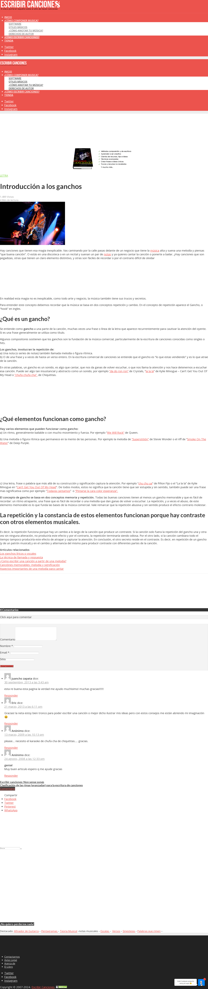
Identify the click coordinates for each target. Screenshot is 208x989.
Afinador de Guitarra (26, 931)
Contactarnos (12, 956)
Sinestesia (129, 931)
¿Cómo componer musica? (21, 75)
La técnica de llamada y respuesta (21, 557)
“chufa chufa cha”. (26, 375)
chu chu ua (145, 483)
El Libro (8, 966)
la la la (150, 371)
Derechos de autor (21, 34)
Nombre (6, 646)
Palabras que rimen (149, 931)
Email (4, 652)
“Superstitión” (140, 439)
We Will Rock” (115, 433)
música (154, 250)
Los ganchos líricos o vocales (18, 553)
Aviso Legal (10, 960)
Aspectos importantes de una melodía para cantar (32, 569)
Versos (116, 931)
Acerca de (9, 963)
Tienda (8, 40)
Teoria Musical (68, 931)
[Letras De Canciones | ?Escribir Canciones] (30, 8)
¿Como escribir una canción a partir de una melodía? (33, 561)
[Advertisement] (39, 17)
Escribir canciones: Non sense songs (22, 782)
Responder (11, 695)
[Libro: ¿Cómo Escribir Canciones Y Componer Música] (104, 169)
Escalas (105, 931)
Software (15, 23)
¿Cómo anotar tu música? (26, 30)
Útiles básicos (18, 27)
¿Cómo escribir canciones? (21, 37)
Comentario (7, 639)
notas (107, 254)
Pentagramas (49, 931)
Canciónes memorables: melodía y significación (30, 565)
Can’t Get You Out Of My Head (36, 487)
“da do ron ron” (118, 371)
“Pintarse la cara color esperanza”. (96, 491)
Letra (4, 175)
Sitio (3, 659)
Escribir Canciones (43, 987)
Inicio (8, 71)
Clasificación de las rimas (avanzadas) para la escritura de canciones (41, 785)
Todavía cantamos (58, 491)
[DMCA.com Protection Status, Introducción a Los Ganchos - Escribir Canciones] (61, 987)
